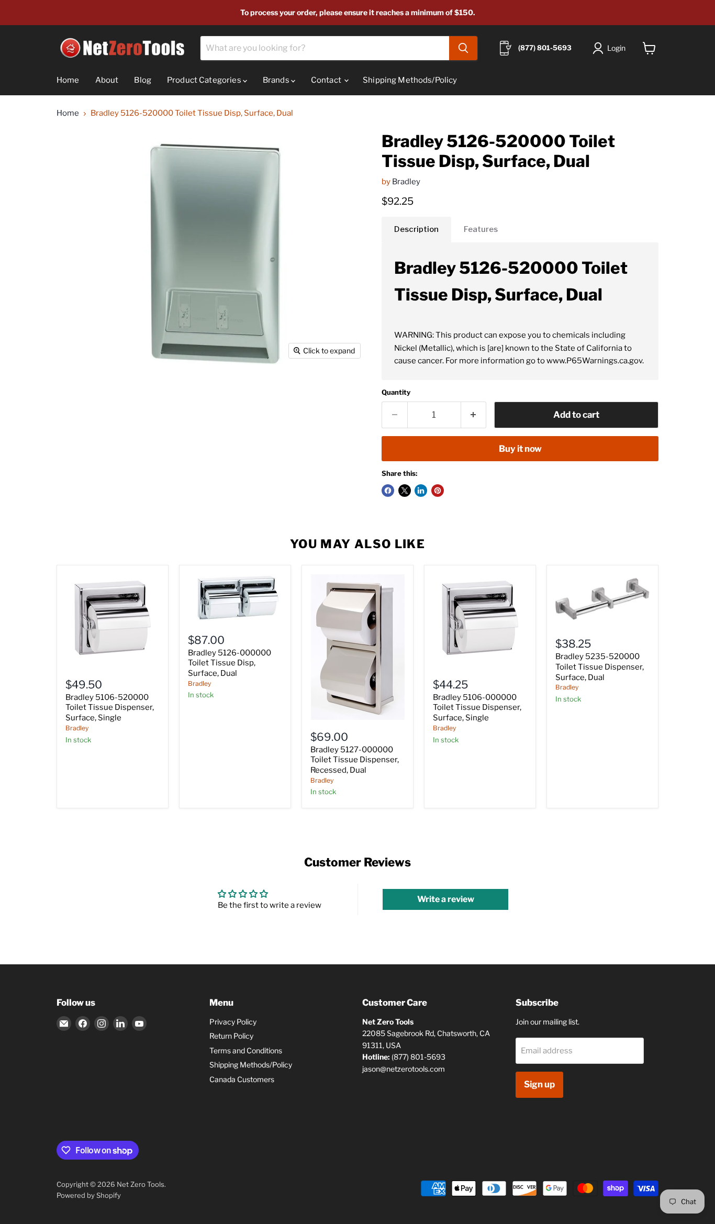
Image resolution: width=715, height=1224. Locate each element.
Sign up (539, 1084)
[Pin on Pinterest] (437, 490)
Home (68, 80)
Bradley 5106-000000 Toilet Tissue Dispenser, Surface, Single (477, 707)
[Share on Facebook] (388, 490)
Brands (277, 80)
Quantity (396, 392)
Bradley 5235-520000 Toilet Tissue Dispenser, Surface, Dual (599, 667)
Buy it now (520, 448)
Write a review (445, 899)
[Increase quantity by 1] (474, 415)
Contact (327, 80)
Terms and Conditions (245, 1050)
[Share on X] (404, 490)
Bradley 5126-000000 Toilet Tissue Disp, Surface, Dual (229, 663)
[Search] (463, 48)
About (107, 80)
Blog (142, 80)
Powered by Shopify (89, 1195)
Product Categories (205, 80)
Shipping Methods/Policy (410, 80)
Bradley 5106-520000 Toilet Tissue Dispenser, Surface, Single (109, 707)
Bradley (406, 181)
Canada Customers (241, 1079)
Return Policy (231, 1035)
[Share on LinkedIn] (421, 490)
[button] (611, 48)
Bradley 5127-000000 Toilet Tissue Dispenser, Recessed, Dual (354, 760)
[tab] (416, 229)
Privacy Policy (232, 1021)
